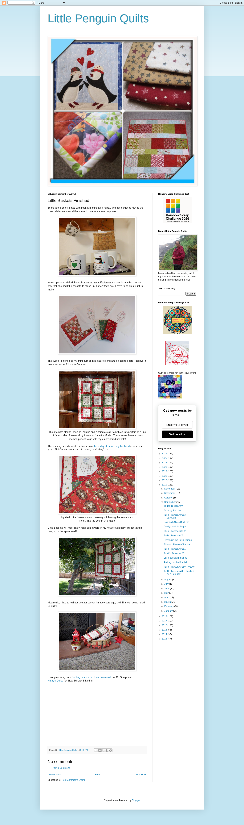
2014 (165, 634)
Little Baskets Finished (175, 557)
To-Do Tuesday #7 (173, 506)
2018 (165, 616)
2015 (165, 629)
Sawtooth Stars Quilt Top (176, 522)
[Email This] (96, 750)
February (169, 606)
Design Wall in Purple (175, 526)
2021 (165, 476)
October (168, 497)
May (166, 593)
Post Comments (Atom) (74, 780)
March (167, 602)
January (168, 611)
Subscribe (177, 434)
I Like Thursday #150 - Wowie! (179, 566)
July (166, 584)
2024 (165, 462)
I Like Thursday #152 (175, 531)
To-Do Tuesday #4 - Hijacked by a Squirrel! (179, 572)
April (167, 597)
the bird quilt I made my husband (111, 446)
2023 (165, 467)
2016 (165, 625)
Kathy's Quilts (55, 680)
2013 (165, 638)
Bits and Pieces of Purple (177, 544)
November (170, 493)
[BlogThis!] (100, 750)
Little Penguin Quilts (98, 18)
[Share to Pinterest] (110, 750)
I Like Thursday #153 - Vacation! (175, 516)
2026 (165, 453)
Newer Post (55, 774)
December (170, 488)
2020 (165, 480)
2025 (165, 458)
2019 (165, 484)
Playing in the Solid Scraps (178, 540)
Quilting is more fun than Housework (92, 677)
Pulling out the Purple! (175, 562)
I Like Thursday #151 (175, 549)
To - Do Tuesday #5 (174, 553)
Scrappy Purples (172, 510)
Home (98, 774)
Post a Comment (61, 768)
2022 (165, 471)
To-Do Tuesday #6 (173, 535)
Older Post (140, 774)
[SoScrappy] (177, 222)
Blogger (136, 800)
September (170, 502)
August (168, 579)
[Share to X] (103, 750)
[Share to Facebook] (107, 750)
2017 (165, 621)
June (167, 588)
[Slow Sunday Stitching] (177, 364)
